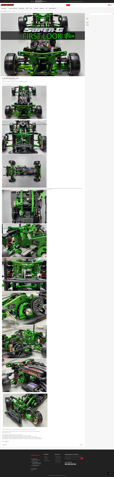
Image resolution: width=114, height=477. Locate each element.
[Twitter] (6, 441)
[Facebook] (31, 1)
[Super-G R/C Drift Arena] (7, 5)
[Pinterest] (8, 441)
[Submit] (82, 458)
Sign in (79, 1)
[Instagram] (33, 1)
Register (82, 1)
